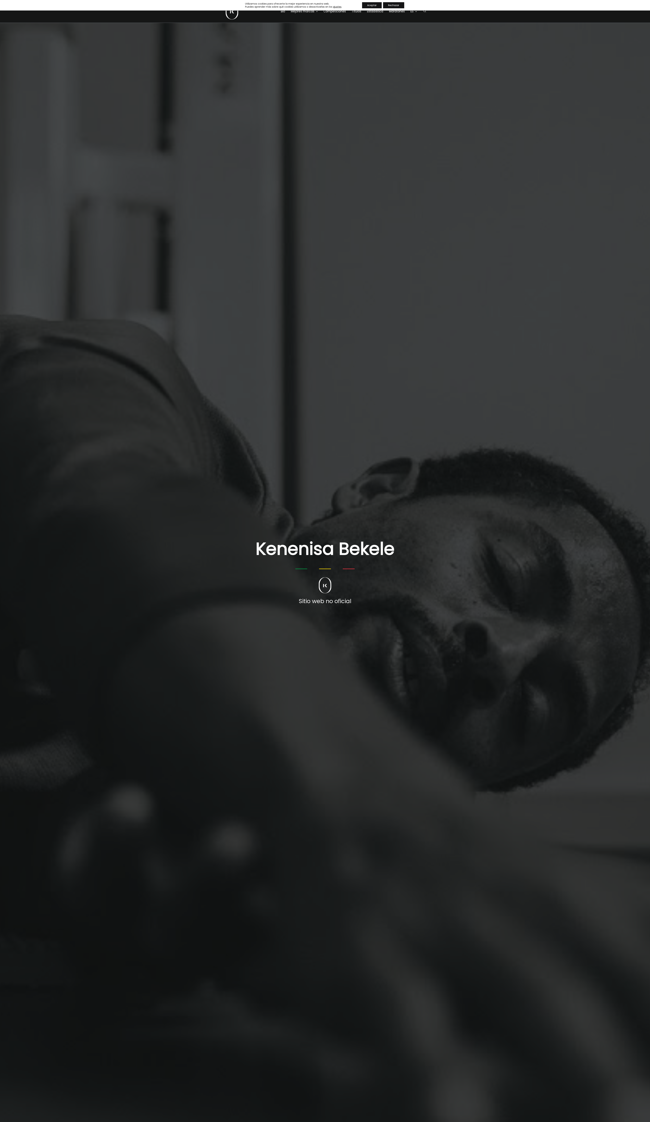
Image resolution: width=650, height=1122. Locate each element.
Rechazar (393, 5)
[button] (316, 11)
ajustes (337, 6)
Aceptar (372, 5)
